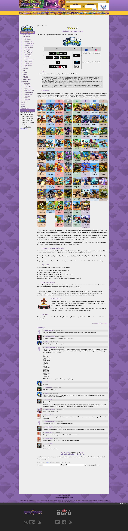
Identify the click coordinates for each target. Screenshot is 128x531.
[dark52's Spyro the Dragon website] (42, 4)
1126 (65, 454)
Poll (27, 110)
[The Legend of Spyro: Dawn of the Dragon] (77, 13)
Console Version (25, 34)
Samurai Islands (28, 92)
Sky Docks (27, 85)
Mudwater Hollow (29, 43)
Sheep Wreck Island (28, 66)
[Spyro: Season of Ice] (38, 13)
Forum (60, 9)
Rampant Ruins (28, 45)
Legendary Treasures (25, 76)
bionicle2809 (48, 399)
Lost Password (90, 4)
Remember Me (72, 9)
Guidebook (51, 9)
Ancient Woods (28, 87)
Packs (23, 104)
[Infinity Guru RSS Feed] (70, 522)
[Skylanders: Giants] (86, 13)
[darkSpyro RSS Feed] (39, 522)
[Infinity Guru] (64, 512)
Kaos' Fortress (28, 61)
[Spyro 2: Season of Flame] (43, 13)
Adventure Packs (27, 100)
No (24, 124)
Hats (24, 70)
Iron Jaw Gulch (28, 47)
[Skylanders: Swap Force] (90, 13)
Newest (63, 452)
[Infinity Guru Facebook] (64, 522)
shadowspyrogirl (50, 421)
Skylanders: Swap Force (27, 32)
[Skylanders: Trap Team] (94, 13)
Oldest (82, 452)
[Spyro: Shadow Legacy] (64, 13)
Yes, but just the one (28, 122)
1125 (69, 454)
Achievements (27, 79)
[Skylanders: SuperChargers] (98, 13)
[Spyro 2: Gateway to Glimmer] (30, 13)
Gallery (23, 102)
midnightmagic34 (50, 336)
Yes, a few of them (28, 120)
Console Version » (99, 323)
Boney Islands (28, 52)
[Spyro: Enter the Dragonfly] (47, 13)
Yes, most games (28, 118)
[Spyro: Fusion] (56, 13)
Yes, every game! (28, 116)
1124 (72, 454)
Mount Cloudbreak (27, 39)
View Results (24, 128)
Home (23, 9)
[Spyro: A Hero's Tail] (60, 13)
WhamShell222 (49, 330)
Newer (68, 452)
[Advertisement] (64, 20)
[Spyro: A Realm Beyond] (107, 13)
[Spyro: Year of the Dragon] (34, 13)
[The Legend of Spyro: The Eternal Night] (73, 13)
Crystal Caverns (28, 88)
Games (42, 9)
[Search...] (107, 2)
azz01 (46, 341)
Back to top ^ (124, 503)
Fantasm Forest (28, 59)
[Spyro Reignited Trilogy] (21, 13)
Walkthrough (26, 36)
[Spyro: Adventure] (51, 13)
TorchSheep (48, 387)
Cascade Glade (28, 41)
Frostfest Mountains (27, 57)
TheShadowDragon (50, 347)
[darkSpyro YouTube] (29, 522)
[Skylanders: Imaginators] (102, 13)
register (48, 462)
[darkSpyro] (33, 512)
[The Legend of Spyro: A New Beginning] (68, 13)
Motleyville (27, 49)
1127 (62, 454)
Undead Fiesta (28, 94)
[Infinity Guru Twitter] (57, 522)
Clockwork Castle (27, 97)
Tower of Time (28, 63)
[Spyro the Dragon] (25, 13)
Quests (25, 72)
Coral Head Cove (29, 90)
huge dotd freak (49, 409)
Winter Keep (27, 54)
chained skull (49, 415)
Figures (23, 106)
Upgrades (25, 68)
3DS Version (24, 81)
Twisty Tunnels (28, 51)
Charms (25, 74)
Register (75, 4)
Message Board (25, 108)
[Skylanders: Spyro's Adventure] (81, 13)
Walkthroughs (33, 9)
